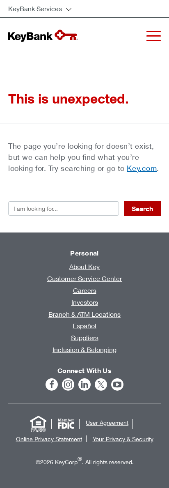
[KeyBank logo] (43, 36)
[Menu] (153, 36)
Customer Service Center (84, 278)
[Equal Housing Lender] (38, 424)
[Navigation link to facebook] (52, 384)
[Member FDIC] (66, 424)
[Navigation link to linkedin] (84, 384)
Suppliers (84, 337)
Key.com (142, 168)
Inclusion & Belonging (84, 349)
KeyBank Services (35, 8)
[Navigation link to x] (101, 384)
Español (84, 325)
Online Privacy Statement (49, 438)
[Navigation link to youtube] (117, 384)
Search (142, 209)
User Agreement (107, 422)
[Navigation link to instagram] (68, 384)
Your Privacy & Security (123, 438)
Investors (84, 302)
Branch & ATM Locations (84, 314)
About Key (84, 266)
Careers (84, 290)
